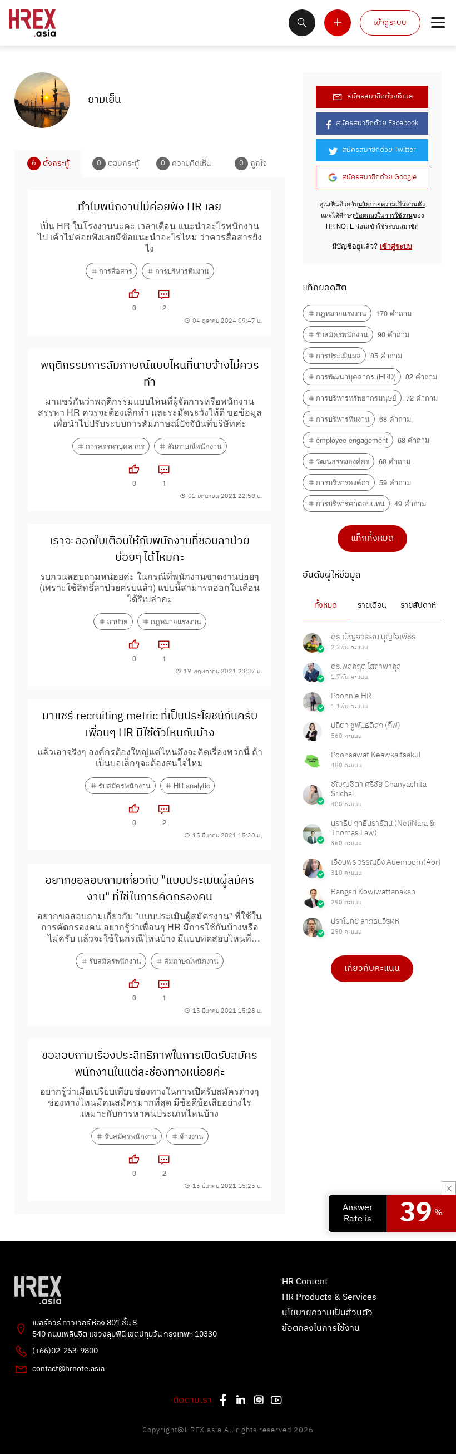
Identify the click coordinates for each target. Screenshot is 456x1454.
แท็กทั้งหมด (372, 538)
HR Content (305, 1282)
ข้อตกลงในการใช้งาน (383, 214)
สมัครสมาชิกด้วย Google (379, 177)
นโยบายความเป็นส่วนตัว (391, 203)
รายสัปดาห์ (418, 605)
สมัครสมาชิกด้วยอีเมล (380, 96)
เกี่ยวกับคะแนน (372, 968)
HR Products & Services (329, 1297)
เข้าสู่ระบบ (390, 22)
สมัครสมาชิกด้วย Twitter (379, 150)
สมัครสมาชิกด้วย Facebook (377, 123)
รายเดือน (372, 605)
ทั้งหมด (325, 605)
